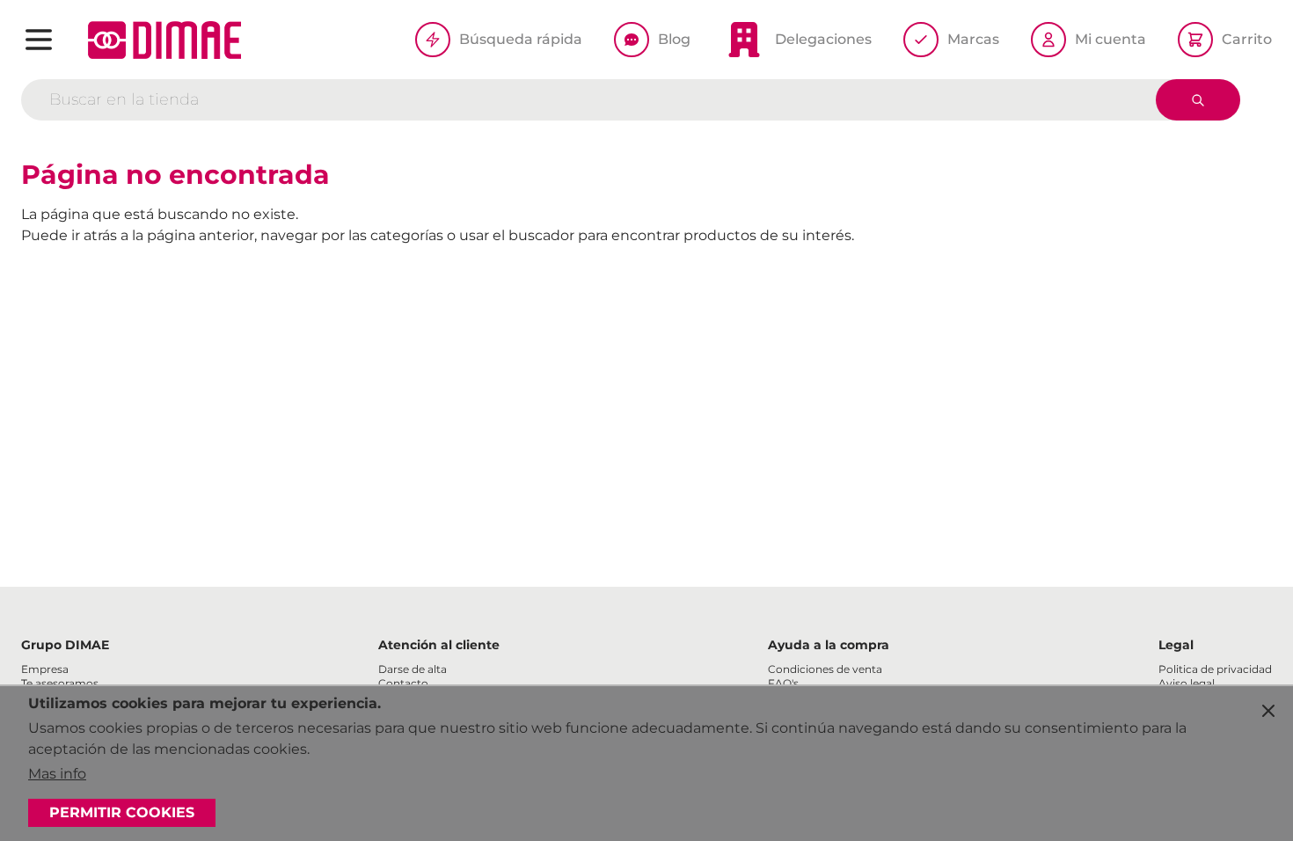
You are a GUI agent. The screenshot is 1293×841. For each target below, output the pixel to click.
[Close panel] (1268, 710)
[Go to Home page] (164, 40)
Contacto (403, 683)
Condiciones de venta (825, 669)
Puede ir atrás (69, 235)
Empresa (45, 669)
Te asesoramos (60, 683)
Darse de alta (412, 669)
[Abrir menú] (38, 39)
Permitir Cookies (121, 812)
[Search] (1198, 100)
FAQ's (783, 683)
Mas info (57, 773)
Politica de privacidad (1215, 669)
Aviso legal (1186, 683)
